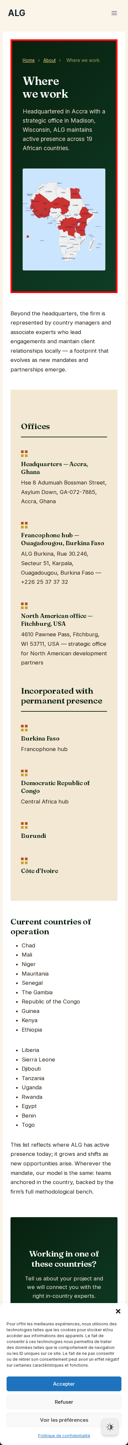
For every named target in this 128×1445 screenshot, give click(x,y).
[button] (118, 1311)
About (49, 60)
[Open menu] (114, 13)
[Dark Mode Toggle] (110, 1427)
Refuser (64, 1402)
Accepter (64, 1384)
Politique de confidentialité (64, 1435)
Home (29, 60)
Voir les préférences (64, 1420)
